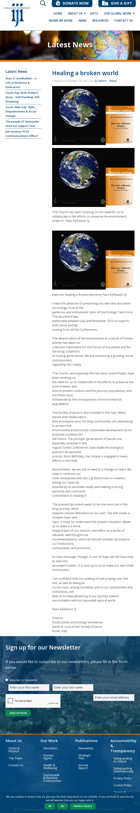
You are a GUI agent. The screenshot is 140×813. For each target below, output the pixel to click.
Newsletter (86, 748)
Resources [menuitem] (100, 21)
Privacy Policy (122, 778)
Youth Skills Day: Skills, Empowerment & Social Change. (20, 111)
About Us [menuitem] (75, 13)
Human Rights (48, 756)
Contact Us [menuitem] (123, 21)
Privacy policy (83, 806)
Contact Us (15, 765)
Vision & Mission (14, 749)
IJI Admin (101, 81)
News (113, 81)
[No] (135, 802)
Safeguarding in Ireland (122, 759)
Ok (49, 806)
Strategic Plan (84, 756)
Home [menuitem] (58, 13)
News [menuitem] (83, 21)
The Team (15, 758)
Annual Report (83, 766)
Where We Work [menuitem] (61, 21)
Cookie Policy (122, 785)
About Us (13, 740)
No (62, 806)
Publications (86, 740)
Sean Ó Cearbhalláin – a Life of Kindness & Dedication (20, 82)
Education (50, 748)
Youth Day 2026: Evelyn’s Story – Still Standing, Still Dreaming (22, 97)
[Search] (43, 4)
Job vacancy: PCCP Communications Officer (21, 134)
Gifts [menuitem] (94, 13)
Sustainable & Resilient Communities (52, 778)
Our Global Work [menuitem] (117, 13)
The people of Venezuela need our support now (22, 124)
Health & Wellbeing (50, 766)
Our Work (49, 740)
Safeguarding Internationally (123, 769)
